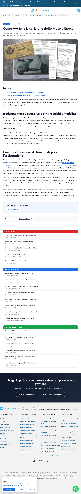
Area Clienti (3, 418)
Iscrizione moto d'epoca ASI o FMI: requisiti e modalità (24, 92)
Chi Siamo (2, 421)
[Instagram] (40, 462)
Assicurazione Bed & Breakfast (69, 426)
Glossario (2, 433)
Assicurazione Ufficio (67, 437)
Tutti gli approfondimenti (52, 394)
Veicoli (25, 15)
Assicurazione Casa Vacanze (68, 429)
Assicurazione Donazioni (27, 424)
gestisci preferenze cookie (46, 477)
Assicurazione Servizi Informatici (49, 456)
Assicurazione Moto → (13, 209)
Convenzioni (3, 441)
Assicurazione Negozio (67, 432)
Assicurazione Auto (25, 446)
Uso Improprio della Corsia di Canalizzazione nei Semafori (21, 299)
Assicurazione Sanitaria (26, 440)
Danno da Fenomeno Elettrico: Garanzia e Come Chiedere (21, 248)
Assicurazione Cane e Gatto (27, 430)
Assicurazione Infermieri (47, 448)
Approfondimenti (15, 15)
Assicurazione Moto (25, 449)
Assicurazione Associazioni (68, 440)
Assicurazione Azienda (67, 452)
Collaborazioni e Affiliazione (8, 430)
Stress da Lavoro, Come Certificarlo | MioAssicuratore (20, 235)
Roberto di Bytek (24, 219)
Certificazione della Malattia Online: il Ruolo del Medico (21, 318)
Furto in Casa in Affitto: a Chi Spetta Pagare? (17, 254)
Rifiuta (21, 489)
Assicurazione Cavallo (26, 433)
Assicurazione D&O (66, 446)
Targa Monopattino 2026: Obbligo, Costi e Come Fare (20, 350)
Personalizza (31, 489)
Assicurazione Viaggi (26, 427)
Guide (1, 436)
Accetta (9, 489)
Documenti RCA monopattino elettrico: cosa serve (19, 261)
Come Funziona (4, 424)
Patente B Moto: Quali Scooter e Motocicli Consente (20, 305)
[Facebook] (34, 462)
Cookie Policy (13, 485)
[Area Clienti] (78, 10)
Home (5, 15)
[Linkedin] (47, 462)
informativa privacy (24, 477)
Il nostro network (5, 444)
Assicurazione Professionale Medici (50, 445)
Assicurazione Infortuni (26, 443)
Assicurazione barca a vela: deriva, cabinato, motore (20, 356)
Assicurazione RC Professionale (49, 418)
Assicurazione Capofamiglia (27, 421)
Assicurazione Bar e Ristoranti (69, 435)
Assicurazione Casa (25, 418)
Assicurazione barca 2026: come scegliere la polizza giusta (21, 337)
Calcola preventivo (26, 394)
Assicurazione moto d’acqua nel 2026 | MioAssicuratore (21, 363)
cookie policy (34, 477)
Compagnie (3, 439)
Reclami (2, 447)
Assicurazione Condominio (68, 443)
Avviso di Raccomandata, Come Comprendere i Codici (20, 273)
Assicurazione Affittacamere (68, 423)
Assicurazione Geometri (47, 440)
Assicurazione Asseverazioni (48, 442)
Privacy (20, 485)
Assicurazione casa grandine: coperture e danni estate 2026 (22, 312)
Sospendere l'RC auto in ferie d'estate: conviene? (19, 344)
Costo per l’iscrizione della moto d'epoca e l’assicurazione (25, 95)
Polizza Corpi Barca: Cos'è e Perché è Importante (19, 241)
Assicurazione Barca (25, 452)
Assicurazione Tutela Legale (68, 449)
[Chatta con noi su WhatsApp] (76, 489)
